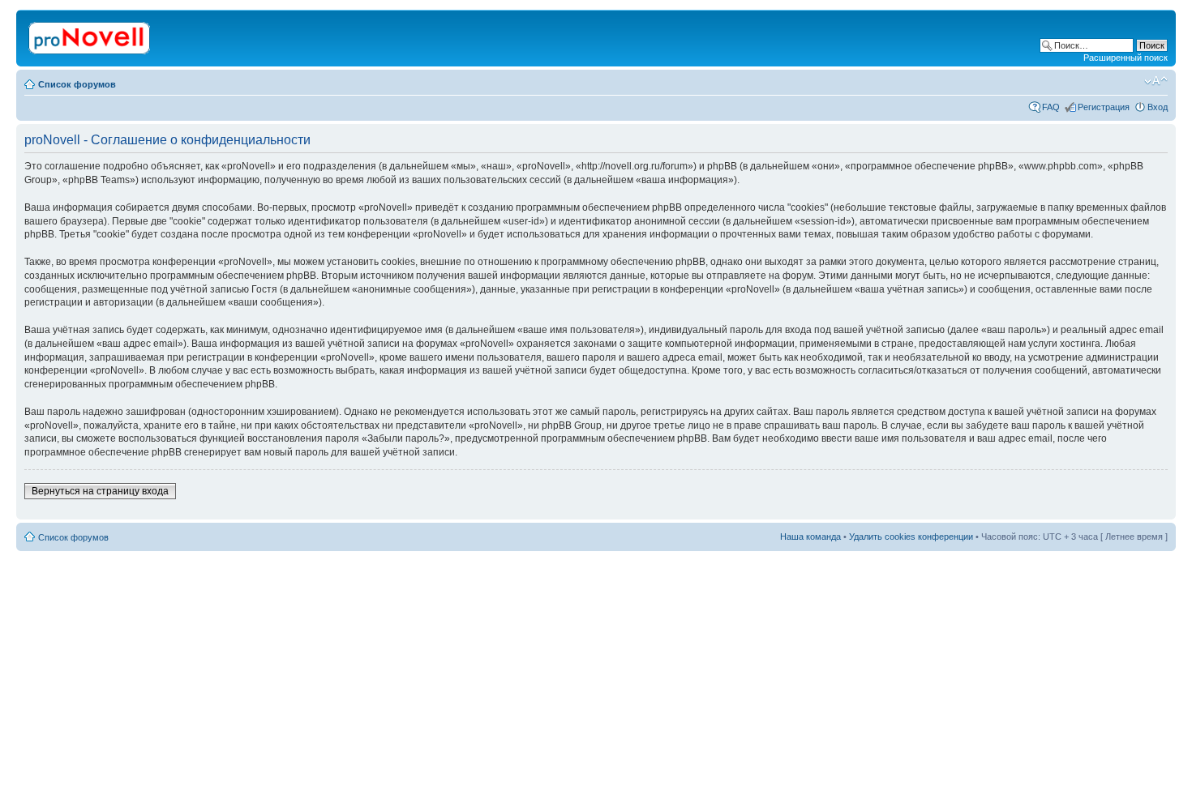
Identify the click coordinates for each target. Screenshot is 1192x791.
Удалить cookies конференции (911, 536)
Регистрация (1104, 107)
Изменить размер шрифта (1156, 81)
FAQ (1051, 107)
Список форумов (77, 84)
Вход (1157, 107)
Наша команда (810, 536)
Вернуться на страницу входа (100, 491)
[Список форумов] (90, 35)
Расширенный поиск (1125, 57)
